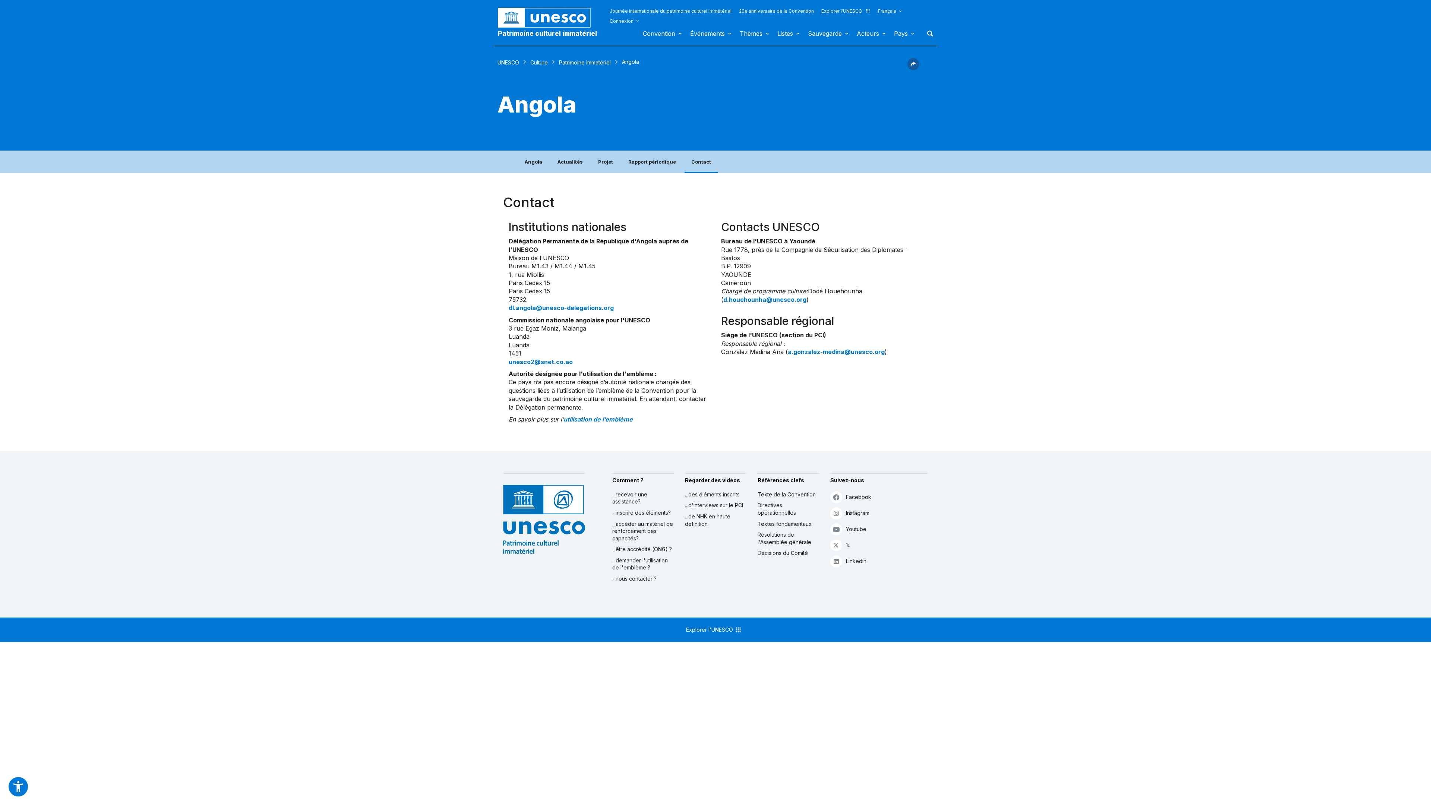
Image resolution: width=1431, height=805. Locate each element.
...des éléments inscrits (712, 494)
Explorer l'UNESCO (841, 11)
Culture (539, 62)
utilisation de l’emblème (598, 419)
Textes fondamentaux (785, 524)
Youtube (856, 529)
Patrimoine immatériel (585, 62)
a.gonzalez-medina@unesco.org (836, 352)
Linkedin (856, 561)
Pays (901, 33)
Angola (533, 162)
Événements (707, 33)
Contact (701, 162)
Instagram (857, 513)
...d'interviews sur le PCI (714, 505)
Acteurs (868, 33)
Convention (659, 33)
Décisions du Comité (783, 553)
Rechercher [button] (928, 33)
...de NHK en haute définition (707, 520)
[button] (913, 68)
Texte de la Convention (787, 494)
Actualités (570, 162)
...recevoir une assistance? (629, 498)
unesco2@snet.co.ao (541, 362)
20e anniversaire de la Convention (776, 11)
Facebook (858, 497)
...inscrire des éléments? (641, 512)
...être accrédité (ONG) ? (642, 549)
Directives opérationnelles (777, 509)
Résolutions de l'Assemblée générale (784, 538)
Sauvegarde (825, 33)
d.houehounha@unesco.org (764, 299)
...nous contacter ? (634, 578)
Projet (605, 162)
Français (887, 11)
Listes (785, 33)
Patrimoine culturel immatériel (547, 33)
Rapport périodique (652, 162)
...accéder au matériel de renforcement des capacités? (642, 531)
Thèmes (751, 33)
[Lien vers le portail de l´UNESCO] (548, 18)
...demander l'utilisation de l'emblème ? (640, 564)
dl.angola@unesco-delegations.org (561, 308)
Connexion (622, 21)
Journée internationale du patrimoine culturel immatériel (671, 11)
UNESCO (508, 62)
